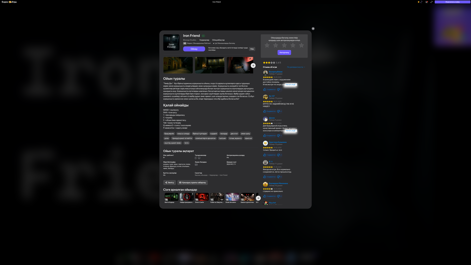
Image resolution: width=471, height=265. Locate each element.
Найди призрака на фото (187, 202)
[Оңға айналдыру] (253, 65)
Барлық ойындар (201, 175)
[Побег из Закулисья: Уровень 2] (217, 197)
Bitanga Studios (189, 40)
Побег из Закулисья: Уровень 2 (217, 202)
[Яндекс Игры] (9, 2)
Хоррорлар (213, 175)
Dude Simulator (231, 202)
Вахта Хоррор (169, 202)
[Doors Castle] (202, 197)
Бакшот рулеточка (247, 202)
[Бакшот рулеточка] (248, 197)
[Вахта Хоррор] (171, 197)
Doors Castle (199, 202)
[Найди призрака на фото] (187, 197)
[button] (9, 2)
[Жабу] (313, 28)
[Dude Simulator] (232, 197)
